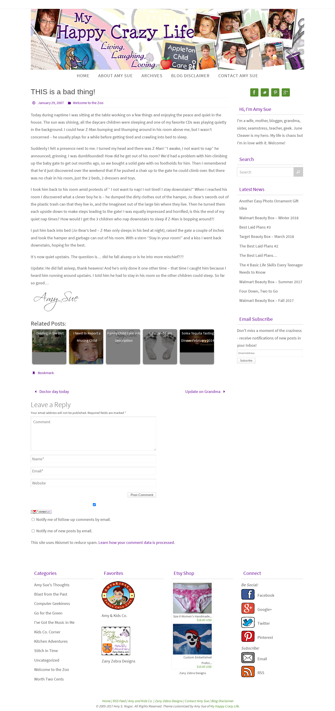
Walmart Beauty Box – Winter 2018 (269, 217)
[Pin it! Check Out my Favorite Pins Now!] (248, 640)
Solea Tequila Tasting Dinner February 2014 (197, 337)
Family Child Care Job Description (123, 337)
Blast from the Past (50, 594)
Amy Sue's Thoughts (52, 584)
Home (106, 701)
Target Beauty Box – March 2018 (266, 236)
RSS (261, 672)
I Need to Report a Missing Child (86, 337)
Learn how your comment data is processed (136, 542)
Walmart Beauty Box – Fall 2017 (266, 300)
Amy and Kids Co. (140, 701)
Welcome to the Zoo (88, 102)
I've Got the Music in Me (54, 622)
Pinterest (265, 637)
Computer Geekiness (52, 603)
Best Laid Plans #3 (255, 227)
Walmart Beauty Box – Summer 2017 (270, 281)
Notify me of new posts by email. (64, 530)
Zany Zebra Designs (192, 673)
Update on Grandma (203, 391)
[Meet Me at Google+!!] (248, 612)
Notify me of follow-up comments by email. (73, 519)
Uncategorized (46, 660)
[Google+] (286, 92)
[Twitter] (265, 92)
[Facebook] (254, 92)
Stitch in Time (46, 650)
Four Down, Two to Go (258, 291)
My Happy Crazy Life (224, 706)
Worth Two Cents (49, 679)
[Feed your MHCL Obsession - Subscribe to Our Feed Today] (248, 675)
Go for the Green (48, 613)
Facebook (266, 595)
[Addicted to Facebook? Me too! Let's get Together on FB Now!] (248, 598)
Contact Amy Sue (197, 701)
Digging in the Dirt (50, 333)
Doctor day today (54, 391)
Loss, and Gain (160, 333)
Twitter (264, 623)
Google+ (265, 609)
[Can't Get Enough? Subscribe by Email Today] (248, 662)
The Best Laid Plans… (258, 255)
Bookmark (46, 372)
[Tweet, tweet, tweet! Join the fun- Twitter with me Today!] (248, 626)
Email (262, 658)
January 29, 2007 (51, 102)
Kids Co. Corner (47, 632)
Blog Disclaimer (222, 701)
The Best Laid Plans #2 (258, 246)
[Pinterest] (275, 92)
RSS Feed (119, 701)
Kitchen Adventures (51, 641)
